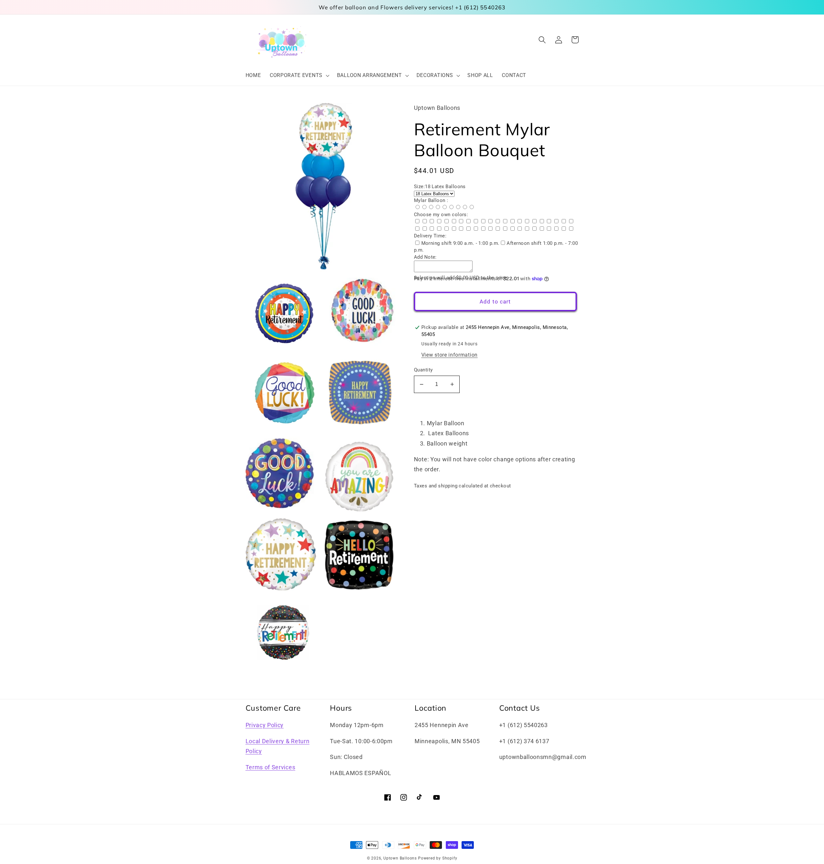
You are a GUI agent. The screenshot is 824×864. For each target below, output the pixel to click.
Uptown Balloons (400, 858)
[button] (298, 75)
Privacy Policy (265, 725)
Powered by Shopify (437, 858)
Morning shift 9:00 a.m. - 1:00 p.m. (460, 243)
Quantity (423, 370)
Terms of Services (270, 767)
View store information (449, 355)
